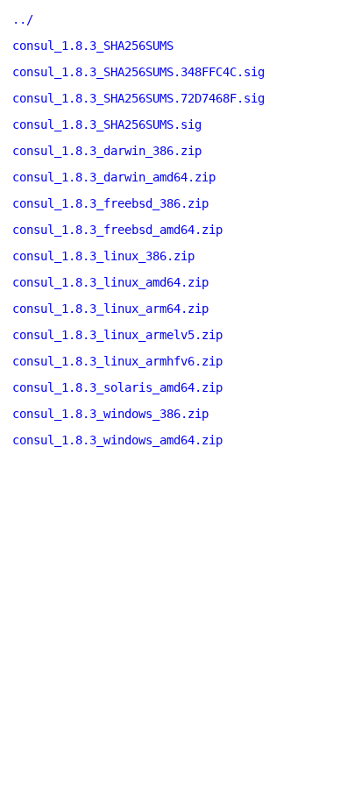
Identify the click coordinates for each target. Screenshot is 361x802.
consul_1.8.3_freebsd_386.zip (110, 203)
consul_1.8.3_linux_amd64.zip (110, 282)
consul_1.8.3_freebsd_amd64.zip (117, 230)
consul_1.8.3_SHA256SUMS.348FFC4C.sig (138, 72)
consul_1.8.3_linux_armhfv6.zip (117, 361)
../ (22, 19)
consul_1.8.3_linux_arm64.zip (110, 309)
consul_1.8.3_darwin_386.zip (107, 151)
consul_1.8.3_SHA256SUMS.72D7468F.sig (138, 98)
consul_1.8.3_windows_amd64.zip (117, 440)
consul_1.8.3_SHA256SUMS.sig (107, 124)
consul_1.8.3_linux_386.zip (103, 256)
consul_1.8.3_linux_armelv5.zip (117, 335)
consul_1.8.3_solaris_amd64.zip (117, 387)
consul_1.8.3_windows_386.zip (110, 414)
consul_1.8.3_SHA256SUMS (92, 46)
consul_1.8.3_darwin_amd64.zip (114, 177)
